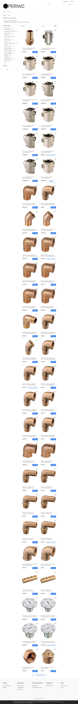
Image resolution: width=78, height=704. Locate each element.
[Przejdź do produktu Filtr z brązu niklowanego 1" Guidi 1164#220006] (30, 89)
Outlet (5, 62)
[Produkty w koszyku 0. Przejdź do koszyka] (73, 4)
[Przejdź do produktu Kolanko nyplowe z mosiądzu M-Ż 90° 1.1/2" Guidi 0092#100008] (48, 348)
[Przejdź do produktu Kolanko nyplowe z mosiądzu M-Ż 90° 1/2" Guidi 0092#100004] (48, 373)
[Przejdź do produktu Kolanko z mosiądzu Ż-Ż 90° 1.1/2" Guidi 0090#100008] (30, 554)
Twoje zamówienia (20, 685)
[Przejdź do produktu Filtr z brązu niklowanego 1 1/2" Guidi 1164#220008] (30, 63)
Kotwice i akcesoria (8, 53)
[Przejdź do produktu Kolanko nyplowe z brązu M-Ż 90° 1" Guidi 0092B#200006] (30, 270)
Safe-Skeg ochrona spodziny (10, 31)
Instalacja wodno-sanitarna (9, 43)
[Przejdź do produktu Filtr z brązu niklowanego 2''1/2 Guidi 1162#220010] (48, 89)
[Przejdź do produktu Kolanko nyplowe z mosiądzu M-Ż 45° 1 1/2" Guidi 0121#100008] (30, 348)
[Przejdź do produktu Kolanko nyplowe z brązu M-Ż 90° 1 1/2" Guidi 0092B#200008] (30, 245)
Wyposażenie (7, 34)
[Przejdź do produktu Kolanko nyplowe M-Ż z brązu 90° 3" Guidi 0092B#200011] (30, 193)
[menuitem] (5, 11)
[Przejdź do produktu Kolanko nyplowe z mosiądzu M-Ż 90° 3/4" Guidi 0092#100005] (30, 425)
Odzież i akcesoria (7, 32)
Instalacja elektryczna (8, 58)
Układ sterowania (7, 46)
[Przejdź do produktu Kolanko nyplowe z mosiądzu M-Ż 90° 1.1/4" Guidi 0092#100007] (48, 322)
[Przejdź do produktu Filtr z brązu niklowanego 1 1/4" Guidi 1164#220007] (48, 63)
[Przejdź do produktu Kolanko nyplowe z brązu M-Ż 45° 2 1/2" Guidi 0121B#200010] (30, 219)
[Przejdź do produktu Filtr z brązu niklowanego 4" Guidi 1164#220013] (48, 166)
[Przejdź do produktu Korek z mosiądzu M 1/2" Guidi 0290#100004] (48, 657)
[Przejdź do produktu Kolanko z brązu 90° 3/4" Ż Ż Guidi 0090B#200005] (48, 451)
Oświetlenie (6, 56)
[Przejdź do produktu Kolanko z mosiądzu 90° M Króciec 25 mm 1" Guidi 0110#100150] (30, 528)
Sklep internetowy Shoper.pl (39, 698)
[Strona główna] (13, 6)
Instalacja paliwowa (8, 48)
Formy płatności (35, 685)
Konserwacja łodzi (7, 39)
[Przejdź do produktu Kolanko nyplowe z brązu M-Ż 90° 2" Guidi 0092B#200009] (30, 296)
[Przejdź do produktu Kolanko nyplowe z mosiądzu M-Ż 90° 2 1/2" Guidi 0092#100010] (30, 399)
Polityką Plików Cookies (41, 701)
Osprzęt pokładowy (8, 51)
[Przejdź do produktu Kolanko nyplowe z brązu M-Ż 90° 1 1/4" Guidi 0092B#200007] (48, 245)
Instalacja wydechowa (8, 50)
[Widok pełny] (56, 26)
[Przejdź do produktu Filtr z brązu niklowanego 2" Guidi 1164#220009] (48, 115)
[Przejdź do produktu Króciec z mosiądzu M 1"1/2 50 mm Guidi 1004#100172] (30, 38)
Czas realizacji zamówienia (36, 687)
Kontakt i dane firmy (64, 685)
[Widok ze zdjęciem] (54, 26)
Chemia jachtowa (7, 60)
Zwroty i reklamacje (6, 685)
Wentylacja (6, 44)
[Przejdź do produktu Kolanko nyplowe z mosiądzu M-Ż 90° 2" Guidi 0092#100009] (48, 399)
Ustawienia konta (20, 687)
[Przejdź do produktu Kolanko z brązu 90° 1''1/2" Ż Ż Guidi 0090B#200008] (30, 451)
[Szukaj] (69, 4)
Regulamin (5, 687)
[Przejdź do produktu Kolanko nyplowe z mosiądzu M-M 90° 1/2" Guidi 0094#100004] (30, 322)
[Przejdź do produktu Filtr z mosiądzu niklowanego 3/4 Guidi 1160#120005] (48, 38)
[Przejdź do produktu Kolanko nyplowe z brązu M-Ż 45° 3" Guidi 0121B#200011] (48, 219)
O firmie (62, 687)
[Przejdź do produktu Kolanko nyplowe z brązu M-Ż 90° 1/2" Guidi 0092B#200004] (48, 270)
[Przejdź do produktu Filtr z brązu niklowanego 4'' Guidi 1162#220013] (30, 166)
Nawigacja (6, 55)
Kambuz (5, 41)
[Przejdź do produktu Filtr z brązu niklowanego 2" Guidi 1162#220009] (30, 115)
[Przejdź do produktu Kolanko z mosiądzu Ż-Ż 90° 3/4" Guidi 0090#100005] (48, 554)
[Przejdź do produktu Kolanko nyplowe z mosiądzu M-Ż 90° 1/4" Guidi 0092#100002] (48, 193)
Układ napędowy (7, 27)
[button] (37, 30)
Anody (5, 38)
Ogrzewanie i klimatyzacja (9, 36)
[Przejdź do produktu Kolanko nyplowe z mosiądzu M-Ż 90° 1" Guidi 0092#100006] (30, 373)
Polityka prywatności (50, 685)
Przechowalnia (20, 689)
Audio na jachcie (7, 29)
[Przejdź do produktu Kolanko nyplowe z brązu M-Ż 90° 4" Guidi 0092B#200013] (48, 296)
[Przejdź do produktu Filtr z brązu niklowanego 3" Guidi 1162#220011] (30, 141)
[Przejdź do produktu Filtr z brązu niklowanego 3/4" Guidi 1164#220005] (48, 141)
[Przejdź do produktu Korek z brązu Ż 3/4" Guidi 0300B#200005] (30, 657)
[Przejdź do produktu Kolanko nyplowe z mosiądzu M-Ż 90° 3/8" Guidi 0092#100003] (48, 425)
